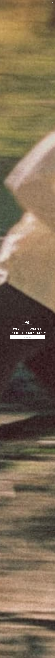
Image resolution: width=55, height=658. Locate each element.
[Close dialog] (52, 2)
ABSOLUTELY (27, 337)
